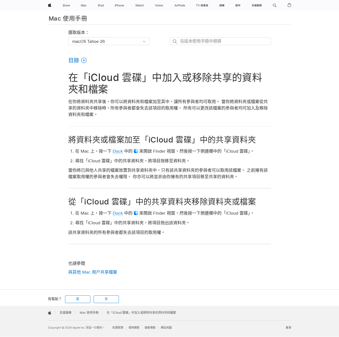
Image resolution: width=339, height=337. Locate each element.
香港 (288, 327)
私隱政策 (117, 327)
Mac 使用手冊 (68, 18)
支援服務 (65, 312)
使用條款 (134, 327)
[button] (274, 5)
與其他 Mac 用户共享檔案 (92, 272)
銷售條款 (150, 327)
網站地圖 (166, 327)
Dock (118, 151)
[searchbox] (220, 41)
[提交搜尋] (175, 41)
